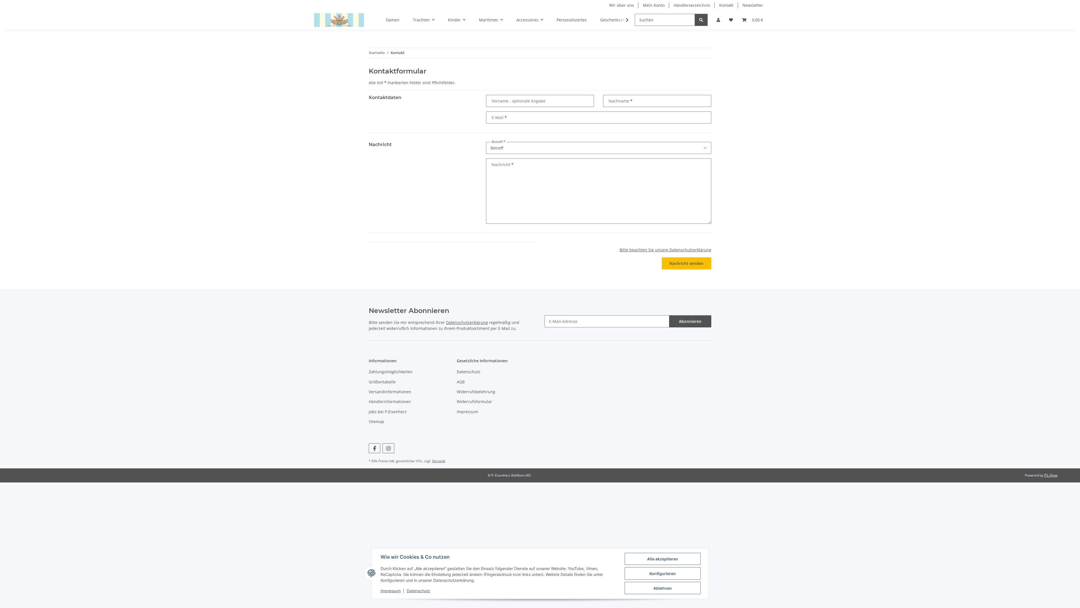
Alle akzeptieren (662, 558)
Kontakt (726, 5)
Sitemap (376, 421)
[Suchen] (701, 20)
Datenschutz (418, 590)
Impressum (391, 590)
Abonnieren (690, 321)
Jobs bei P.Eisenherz (388, 411)
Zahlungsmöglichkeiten (391, 371)
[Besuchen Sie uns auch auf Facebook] (374, 448)
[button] (718, 20)
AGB (461, 382)
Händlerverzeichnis (692, 5)
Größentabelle (382, 382)
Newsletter (752, 5)
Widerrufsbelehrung (476, 391)
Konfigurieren (662, 573)
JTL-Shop (1051, 475)
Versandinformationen (390, 391)
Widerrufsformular (474, 401)
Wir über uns (621, 5)
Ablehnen (662, 588)
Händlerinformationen (390, 401)
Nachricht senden (686, 263)
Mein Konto (654, 5)
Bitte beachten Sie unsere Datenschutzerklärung (665, 249)
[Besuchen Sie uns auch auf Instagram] (388, 448)
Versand (438, 461)
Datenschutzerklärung (467, 322)
